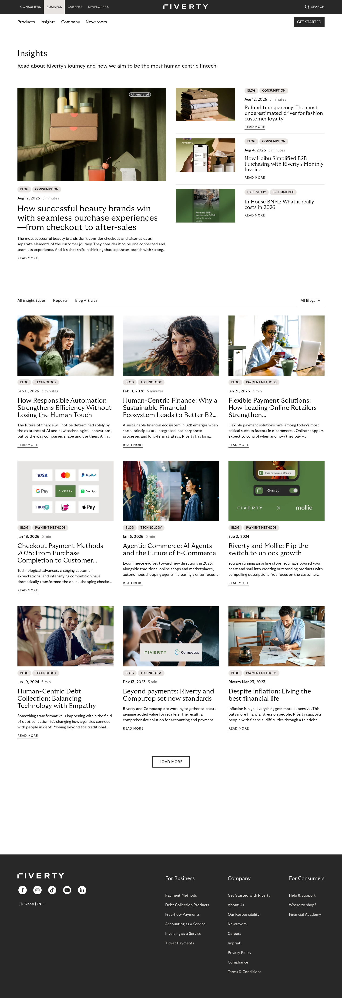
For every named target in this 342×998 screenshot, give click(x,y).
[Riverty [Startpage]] (184, 7)
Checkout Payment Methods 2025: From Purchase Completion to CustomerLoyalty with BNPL (60, 553)
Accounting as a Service (185, 924)
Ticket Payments (179, 943)
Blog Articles (86, 300)
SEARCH (318, 7)
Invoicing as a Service (183, 934)
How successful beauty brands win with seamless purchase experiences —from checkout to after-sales (87, 218)
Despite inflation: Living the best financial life (269, 695)
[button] (311, 300)
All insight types (31, 300)
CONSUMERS (30, 7)
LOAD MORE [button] (171, 762)
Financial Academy (305, 914)
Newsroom (96, 22)
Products (26, 22)
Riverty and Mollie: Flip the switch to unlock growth (268, 550)
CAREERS (74, 7)
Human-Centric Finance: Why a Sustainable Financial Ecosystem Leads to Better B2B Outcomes (170, 408)
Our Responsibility (243, 914)
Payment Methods (181, 895)
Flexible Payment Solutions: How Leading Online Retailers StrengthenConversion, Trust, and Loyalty (274, 408)
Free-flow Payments (182, 914)
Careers (234, 934)
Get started (309, 22)
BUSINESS (54, 7)
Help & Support (302, 895)
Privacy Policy (239, 953)
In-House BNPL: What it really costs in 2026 (279, 204)
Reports (60, 300)
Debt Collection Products (187, 905)
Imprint (234, 943)
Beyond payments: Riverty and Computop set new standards (168, 695)
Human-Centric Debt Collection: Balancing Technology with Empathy (56, 698)
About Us (236, 905)
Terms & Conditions (244, 972)
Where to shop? (302, 905)
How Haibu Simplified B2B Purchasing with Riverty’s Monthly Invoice (284, 164)
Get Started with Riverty (249, 895)
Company (70, 22)
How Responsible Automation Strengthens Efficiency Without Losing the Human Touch (64, 407)
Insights (48, 22)
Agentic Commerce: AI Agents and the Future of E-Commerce (169, 550)
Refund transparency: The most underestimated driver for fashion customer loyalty (284, 113)
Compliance (238, 962)
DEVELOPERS (98, 7)
